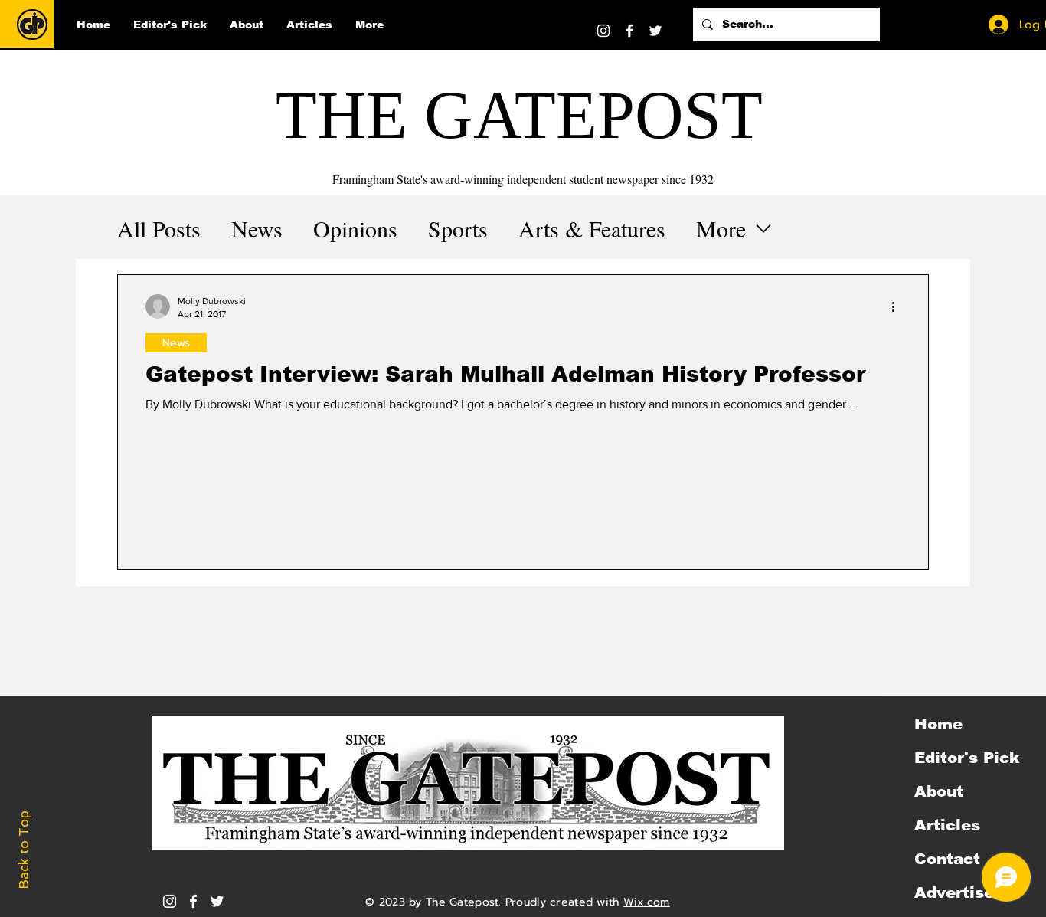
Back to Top (23, 850)
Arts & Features (591, 228)
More (721, 228)
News (257, 228)
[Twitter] (655, 30)
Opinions (355, 228)
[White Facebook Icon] (193, 901)
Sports (458, 228)
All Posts (159, 228)
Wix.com (646, 902)
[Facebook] (629, 30)
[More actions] (898, 306)
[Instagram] (603, 30)
